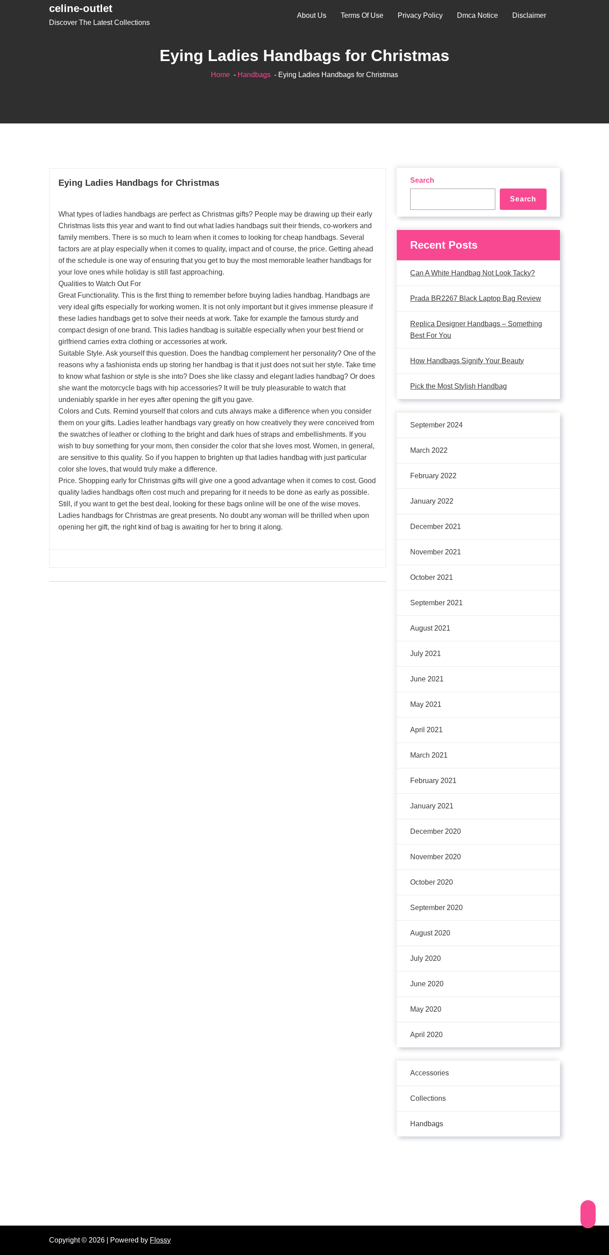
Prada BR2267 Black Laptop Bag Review (475, 298)
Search (422, 180)
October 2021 (431, 577)
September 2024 (436, 425)
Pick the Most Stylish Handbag (458, 386)
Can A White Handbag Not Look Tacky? (472, 273)
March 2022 (429, 450)
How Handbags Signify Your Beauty (467, 361)
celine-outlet (80, 8)
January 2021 (431, 806)
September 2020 (436, 907)
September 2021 (436, 603)
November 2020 (435, 857)
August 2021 (430, 628)
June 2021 (427, 679)
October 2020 (431, 882)
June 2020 (427, 984)
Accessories (429, 1073)
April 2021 (426, 730)
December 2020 (435, 831)
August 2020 (430, 933)
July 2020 (425, 958)
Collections (428, 1098)
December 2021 (435, 526)
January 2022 (431, 501)
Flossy (160, 1240)
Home (220, 74)
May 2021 (425, 704)
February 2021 (433, 780)
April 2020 (426, 1034)
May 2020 (425, 1009)
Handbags (254, 74)
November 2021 (435, 552)
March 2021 (429, 755)
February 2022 (433, 476)
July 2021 (425, 653)
